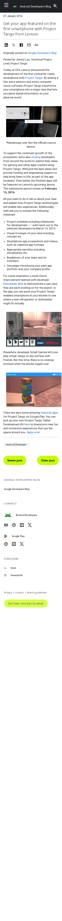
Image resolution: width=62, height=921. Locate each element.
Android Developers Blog (35, 6)
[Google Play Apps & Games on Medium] (16, 544)
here (27, 424)
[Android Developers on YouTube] (8, 525)
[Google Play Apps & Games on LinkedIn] (8, 544)
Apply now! (33, 432)
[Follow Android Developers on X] (32, 525)
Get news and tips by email (26, 603)
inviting (35, 157)
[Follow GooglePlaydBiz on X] (24, 544)
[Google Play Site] (8, 536)
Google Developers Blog (42, 53)
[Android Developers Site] (10, 515)
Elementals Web (13, 283)
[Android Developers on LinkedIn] (16, 525)
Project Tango (33, 77)
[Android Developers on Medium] (24, 525)
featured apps (49, 412)
